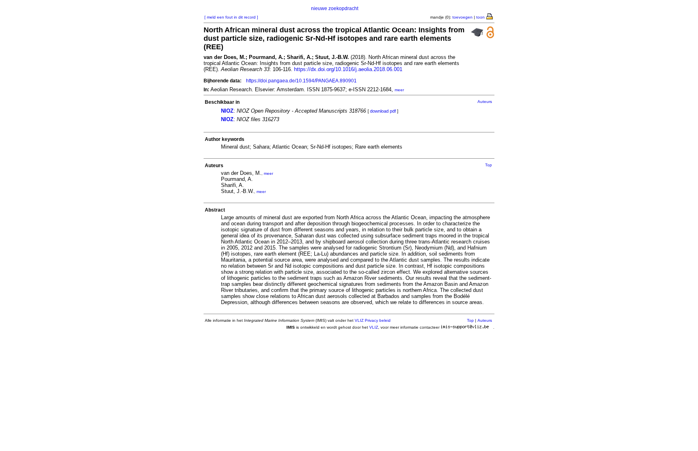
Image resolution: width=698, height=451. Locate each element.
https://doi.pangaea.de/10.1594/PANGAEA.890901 (301, 81)
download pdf (383, 111)
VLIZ (373, 327)
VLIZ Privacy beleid (373, 320)
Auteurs (484, 101)
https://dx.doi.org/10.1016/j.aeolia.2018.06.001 (348, 69)
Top (488, 165)
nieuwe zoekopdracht (334, 8)
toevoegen (462, 17)
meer (399, 90)
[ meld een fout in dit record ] (231, 17)
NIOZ (227, 111)
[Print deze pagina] (490, 15)
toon (480, 17)
